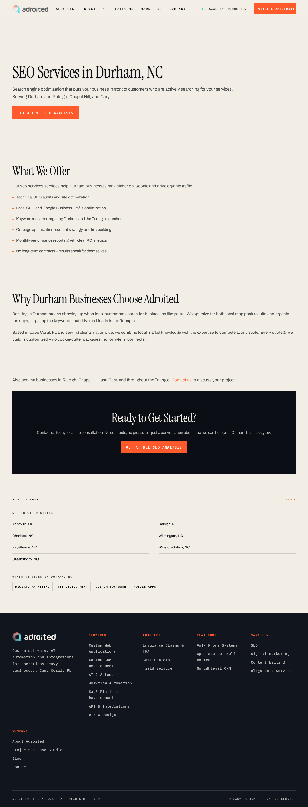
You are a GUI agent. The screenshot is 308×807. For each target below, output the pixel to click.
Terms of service (279, 799)
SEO (291, 499)
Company (178, 9)
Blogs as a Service (271, 670)
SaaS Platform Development (103, 694)
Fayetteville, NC (24, 547)
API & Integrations (109, 706)
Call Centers (156, 660)
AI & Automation (106, 674)
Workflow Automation (110, 683)
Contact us (182, 380)
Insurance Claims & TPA (163, 648)
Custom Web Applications (102, 648)
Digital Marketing (32, 586)
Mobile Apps (145, 586)
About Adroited (28, 741)
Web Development (73, 586)
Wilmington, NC (171, 536)
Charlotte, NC (23, 536)
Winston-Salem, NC (174, 547)
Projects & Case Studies (38, 749)
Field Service (157, 668)
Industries (93, 9)
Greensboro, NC (25, 559)
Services (65, 9)
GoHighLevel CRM (214, 668)
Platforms (123, 9)
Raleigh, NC (168, 524)
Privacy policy (241, 799)
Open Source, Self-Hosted (217, 656)
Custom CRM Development (101, 663)
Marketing (151, 9)
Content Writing (268, 662)
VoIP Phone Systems (217, 645)
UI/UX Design (102, 714)
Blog (16, 758)
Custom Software (111, 586)
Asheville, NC (22, 524)
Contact (20, 766)
